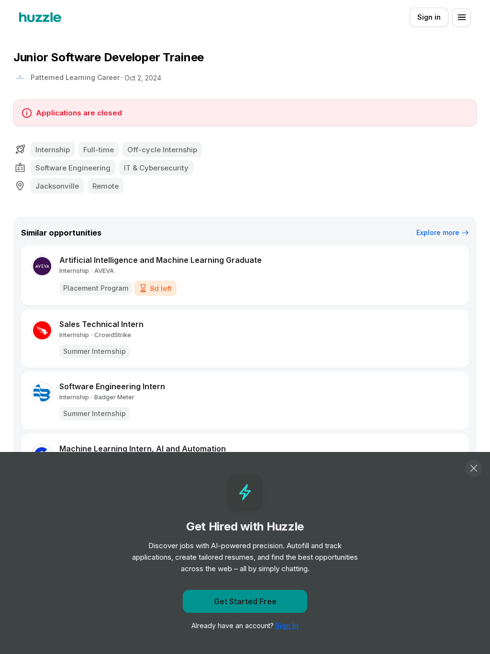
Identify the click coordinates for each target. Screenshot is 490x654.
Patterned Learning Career (75, 77)
